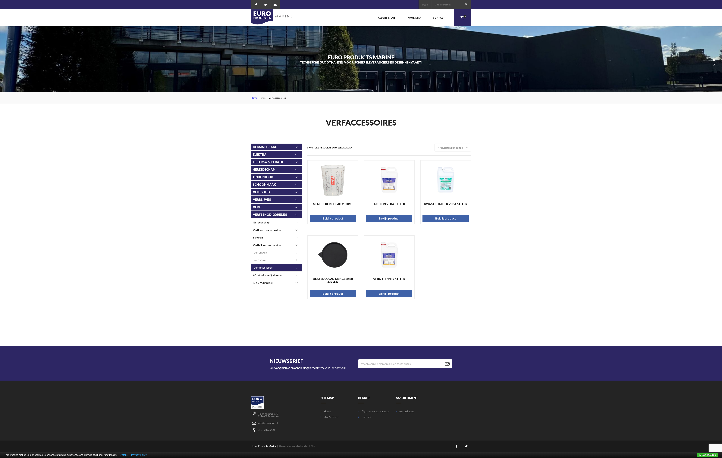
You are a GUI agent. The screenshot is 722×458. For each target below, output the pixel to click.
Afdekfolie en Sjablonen (267, 275)
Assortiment (386, 17)
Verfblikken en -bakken (267, 245)
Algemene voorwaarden (376, 411)
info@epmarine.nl (268, 423)
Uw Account (331, 417)
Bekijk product (332, 218)
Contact (439, 17)
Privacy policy (139, 454)
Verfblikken (260, 252)
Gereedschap (261, 222)
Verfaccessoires (263, 267)
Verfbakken (260, 260)
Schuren (258, 237)
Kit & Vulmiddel (263, 282)
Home (254, 97)
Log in (425, 4)
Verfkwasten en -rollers (267, 230)
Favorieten (414, 17)
